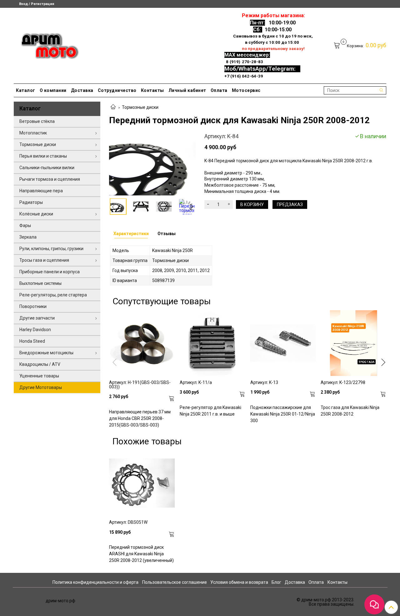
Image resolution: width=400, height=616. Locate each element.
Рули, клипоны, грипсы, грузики (51, 248)
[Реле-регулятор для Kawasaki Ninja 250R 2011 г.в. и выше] (212, 343)
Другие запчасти (37, 318)
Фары (25, 225)
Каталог (25, 90)
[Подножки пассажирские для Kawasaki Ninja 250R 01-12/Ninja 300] (283, 343)
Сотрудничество (117, 90)
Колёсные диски (36, 213)
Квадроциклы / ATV (39, 364)
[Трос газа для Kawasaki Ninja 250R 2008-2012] (353, 343)
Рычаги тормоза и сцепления (49, 179)
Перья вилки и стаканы (43, 156)
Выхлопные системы (40, 283)
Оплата (219, 90)
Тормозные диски (140, 107)
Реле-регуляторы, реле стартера (53, 294)
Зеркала (28, 237)
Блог (276, 582)
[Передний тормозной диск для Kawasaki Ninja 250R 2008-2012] (152, 164)
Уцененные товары (39, 375)
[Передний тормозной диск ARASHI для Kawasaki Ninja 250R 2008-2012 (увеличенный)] (142, 483)
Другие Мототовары (40, 387)
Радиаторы (31, 202)
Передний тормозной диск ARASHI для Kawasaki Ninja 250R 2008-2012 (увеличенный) (141, 554)
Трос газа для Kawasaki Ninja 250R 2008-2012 (350, 411)
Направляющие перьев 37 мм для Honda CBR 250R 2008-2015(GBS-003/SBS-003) (140, 418)
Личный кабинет (187, 90)
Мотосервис (246, 90)
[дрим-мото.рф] (47, 44)
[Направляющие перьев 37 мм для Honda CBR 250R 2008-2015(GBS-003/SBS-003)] (142, 343)
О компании (53, 90)
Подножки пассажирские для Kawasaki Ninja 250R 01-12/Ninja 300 (282, 414)
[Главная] (113, 107)
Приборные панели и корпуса (49, 271)
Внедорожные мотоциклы (46, 352)
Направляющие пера (41, 190)
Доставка (82, 90)
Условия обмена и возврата (239, 582)
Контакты (152, 90)
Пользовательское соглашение (174, 582)
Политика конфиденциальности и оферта (95, 582)
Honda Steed (32, 341)
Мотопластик (33, 132)
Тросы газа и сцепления (44, 260)
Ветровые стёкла (37, 121)
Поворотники (33, 306)
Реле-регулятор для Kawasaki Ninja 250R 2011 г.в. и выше (210, 411)
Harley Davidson (35, 329)
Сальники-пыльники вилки (46, 167)
